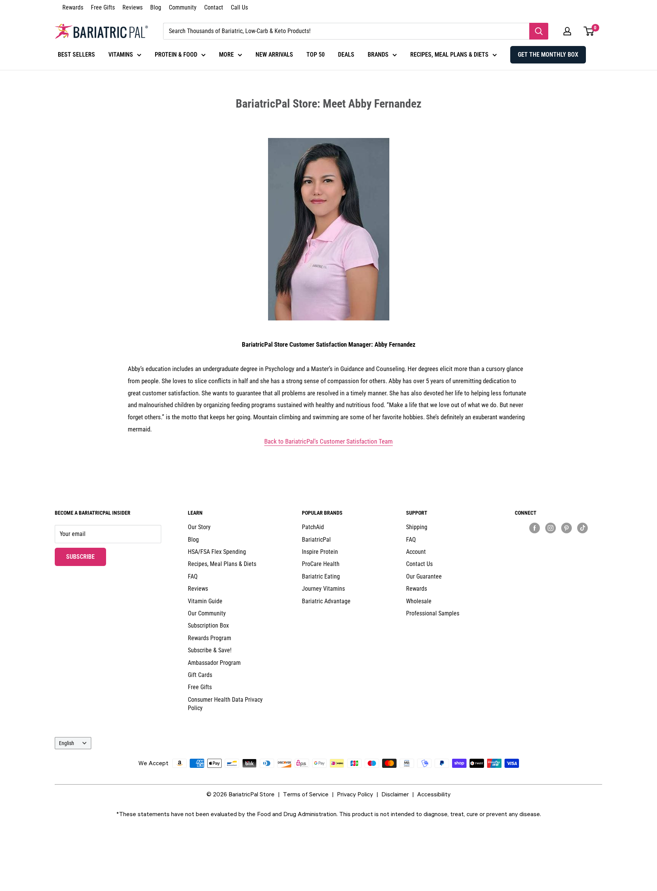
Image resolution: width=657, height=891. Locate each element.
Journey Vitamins (323, 588)
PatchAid (313, 527)
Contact (213, 7)
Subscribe (86, 556)
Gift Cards (200, 675)
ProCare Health (321, 564)
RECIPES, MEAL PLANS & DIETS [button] (449, 54)
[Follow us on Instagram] (550, 527)
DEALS (346, 54)
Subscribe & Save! (210, 650)
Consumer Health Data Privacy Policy (225, 704)
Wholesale (419, 601)
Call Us (239, 7)
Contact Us (419, 564)
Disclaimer (395, 794)
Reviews (132, 7)
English (66, 743)
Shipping (416, 527)
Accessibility (434, 794)
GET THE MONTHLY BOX (548, 54)
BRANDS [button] (378, 54)
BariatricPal (316, 539)
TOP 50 (315, 54)
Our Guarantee (424, 576)
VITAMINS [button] (120, 54)
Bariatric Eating (321, 576)
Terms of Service (305, 794)
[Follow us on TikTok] (582, 527)
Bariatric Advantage (326, 601)
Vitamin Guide (205, 601)
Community (183, 7)
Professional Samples (432, 613)
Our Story (199, 527)
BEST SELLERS (76, 54)
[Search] (538, 31)
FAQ (193, 576)
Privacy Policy (355, 794)
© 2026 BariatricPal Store (240, 794)
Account (416, 551)
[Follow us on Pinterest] (566, 527)
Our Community (207, 613)
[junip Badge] (558, 541)
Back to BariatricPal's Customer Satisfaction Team (328, 441)
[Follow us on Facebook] (534, 527)
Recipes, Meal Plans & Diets (222, 564)
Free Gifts (103, 7)
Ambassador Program (214, 662)
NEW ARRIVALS (274, 54)
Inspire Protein (320, 551)
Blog (155, 7)
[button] (567, 31)
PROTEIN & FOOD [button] (176, 54)
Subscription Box (208, 625)
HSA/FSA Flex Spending (217, 551)
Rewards (72, 7)
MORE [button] (226, 54)
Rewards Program (209, 638)
